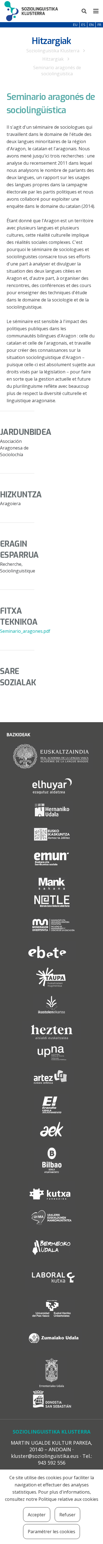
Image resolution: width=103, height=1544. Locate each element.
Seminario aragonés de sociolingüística (57, 70)
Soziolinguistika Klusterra (52, 51)
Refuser (67, 1515)
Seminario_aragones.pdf (25, 631)
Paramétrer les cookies (51, 1531)
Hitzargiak (53, 59)
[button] (84, 11)
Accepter (37, 1515)
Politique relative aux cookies (68, 1499)
